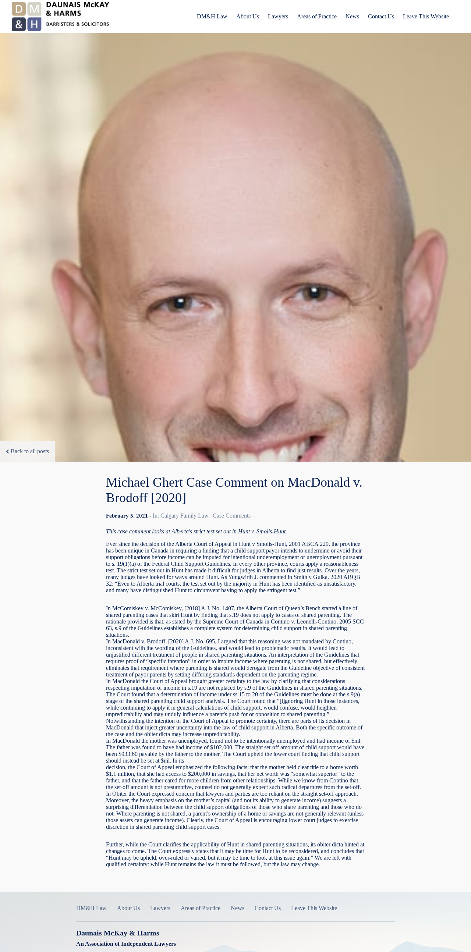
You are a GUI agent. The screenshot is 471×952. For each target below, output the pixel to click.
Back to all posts (30, 451)
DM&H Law (212, 16)
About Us (247, 16)
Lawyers (278, 16)
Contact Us (381, 16)
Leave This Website (426, 16)
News (352, 16)
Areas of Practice (317, 16)
